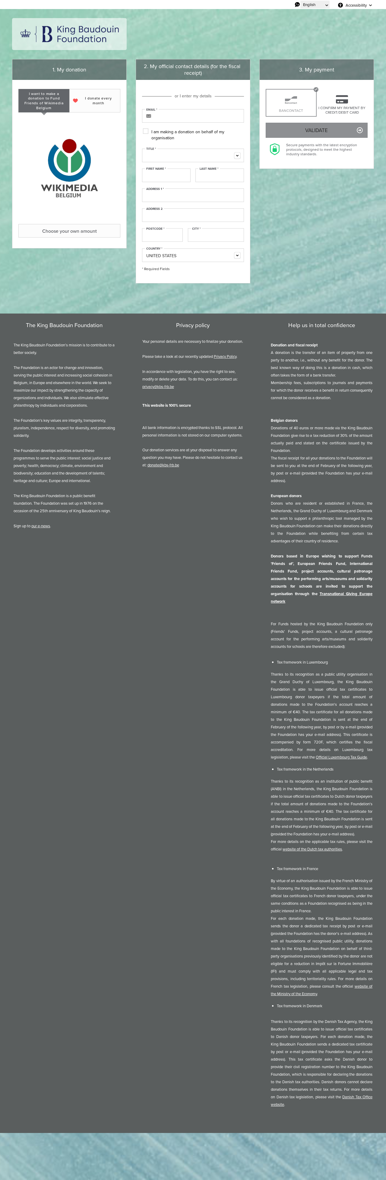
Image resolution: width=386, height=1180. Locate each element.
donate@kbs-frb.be (163, 465)
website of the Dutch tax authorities (312, 849)
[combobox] (193, 155)
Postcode (155, 229)
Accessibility (356, 5)
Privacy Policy (225, 356)
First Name (156, 169)
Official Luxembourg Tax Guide (341, 757)
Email (151, 110)
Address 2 (154, 209)
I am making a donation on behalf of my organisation (187, 135)
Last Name (209, 169)
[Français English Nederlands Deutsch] (315, 4)
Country (154, 249)
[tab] (43, 100)
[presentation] (44, 100)
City (196, 229)
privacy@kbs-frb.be (158, 386)
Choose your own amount (69, 231)
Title (151, 149)
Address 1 (155, 189)
